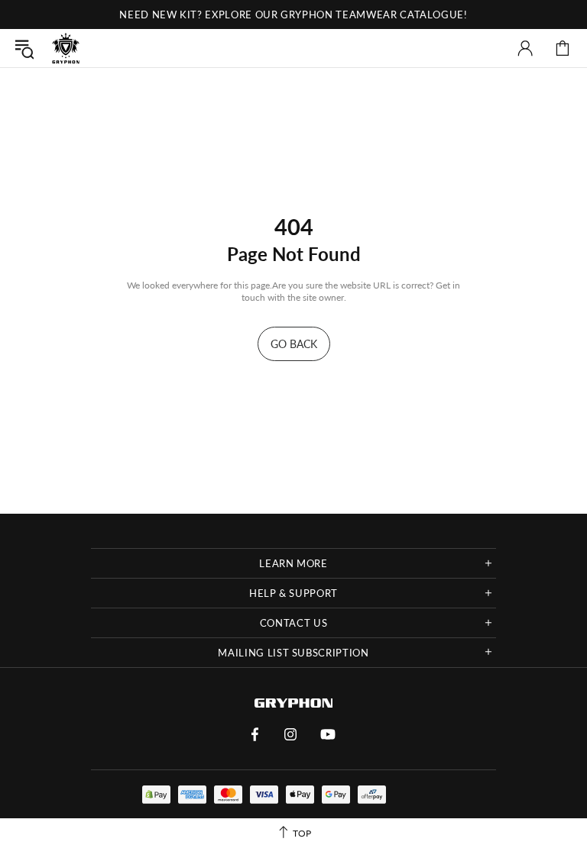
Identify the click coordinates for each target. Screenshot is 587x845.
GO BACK (294, 343)
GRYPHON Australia (66, 48)
